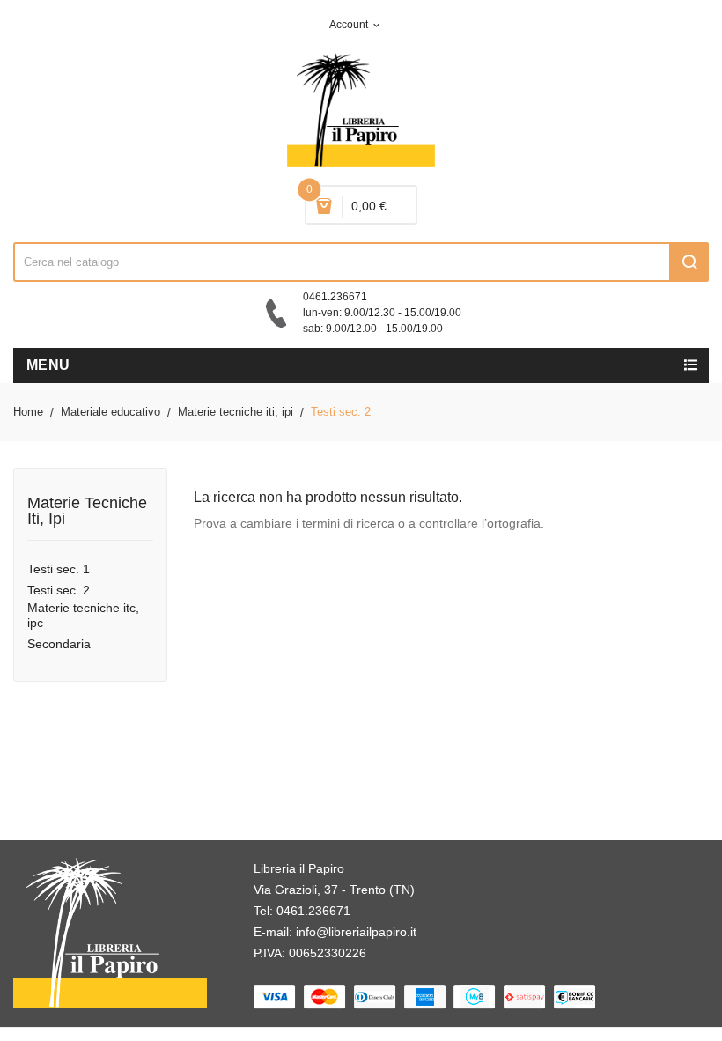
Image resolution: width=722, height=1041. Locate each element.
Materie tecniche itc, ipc (83, 615)
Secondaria (59, 644)
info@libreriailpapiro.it (356, 932)
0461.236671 (313, 911)
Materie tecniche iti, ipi (87, 511)
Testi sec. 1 (58, 569)
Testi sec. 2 (58, 590)
